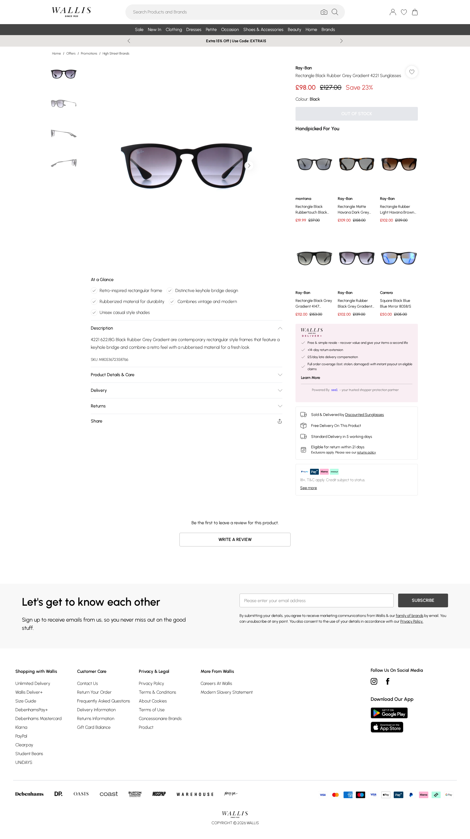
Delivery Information (96, 709)
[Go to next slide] (248, 165)
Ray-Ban (303, 67)
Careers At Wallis (216, 683)
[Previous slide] (128, 40)
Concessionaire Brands (160, 718)
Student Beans (29, 753)
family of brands (409, 615)
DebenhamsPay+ (31, 709)
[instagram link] (374, 681)
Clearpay (24, 744)
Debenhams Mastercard (38, 718)
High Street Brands (116, 53)
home (56, 53)
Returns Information (95, 718)
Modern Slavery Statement (227, 692)
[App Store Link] (389, 720)
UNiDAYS (23, 762)
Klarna (21, 727)
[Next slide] (341, 40)
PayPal (21, 736)
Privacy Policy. (411, 621)
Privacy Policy (151, 683)
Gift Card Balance (94, 727)
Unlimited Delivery (32, 683)
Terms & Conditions (157, 692)
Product (146, 727)
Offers (70, 53)
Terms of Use (152, 709)
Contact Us (87, 683)
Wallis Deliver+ (29, 692)
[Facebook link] (387, 681)
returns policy (366, 452)
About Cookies (153, 701)
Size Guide (25, 701)
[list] (186, 165)
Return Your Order (94, 692)
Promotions (89, 53)
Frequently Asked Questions (103, 701)
